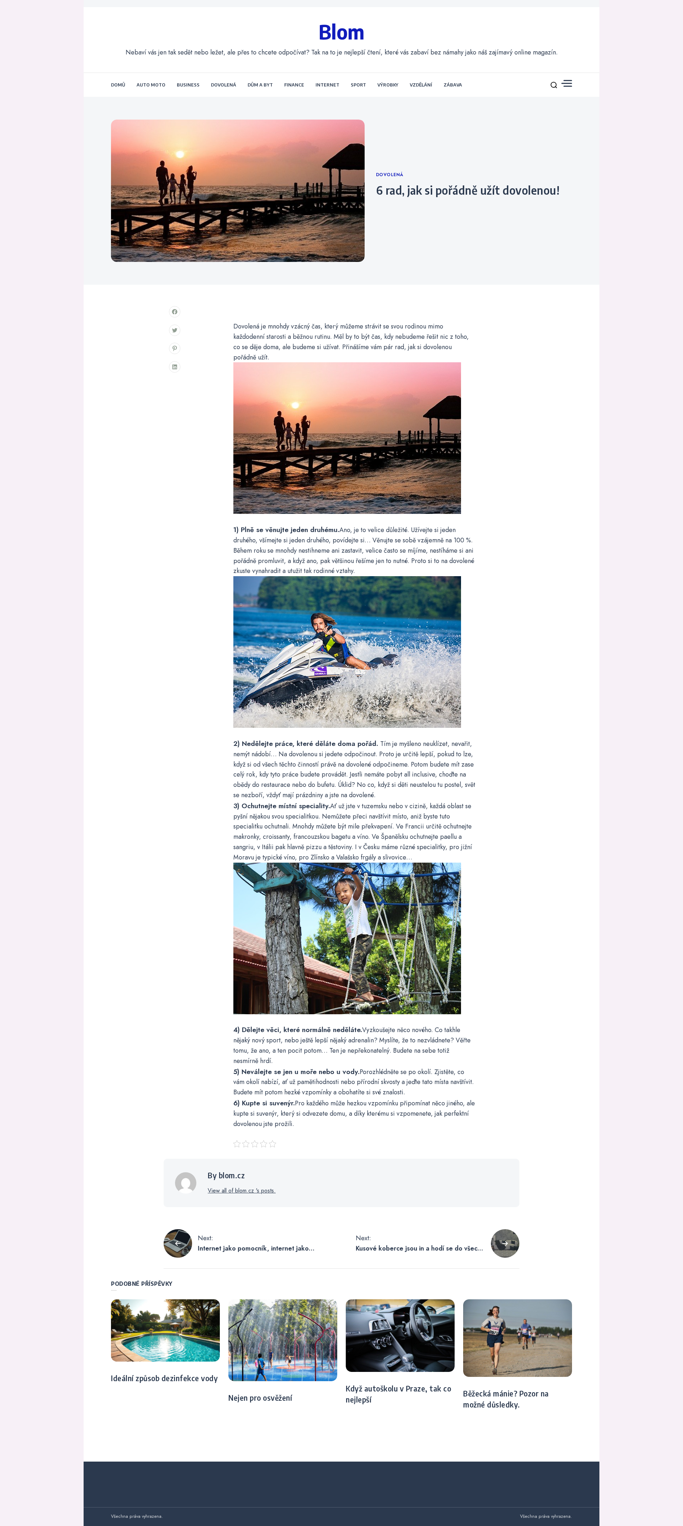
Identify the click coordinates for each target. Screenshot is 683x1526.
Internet (327, 85)
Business (188, 85)
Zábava (453, 85)
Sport (358, 85)
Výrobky (387, 85)
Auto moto (151, 85)
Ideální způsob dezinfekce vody (164, 1378)
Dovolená (223, 85)
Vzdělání (421, 85)
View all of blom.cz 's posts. (242, 1190)
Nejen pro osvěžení (260, 1398)
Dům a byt (260, 85)
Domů (118, 85)
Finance (294, 85)
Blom (342, 31)
